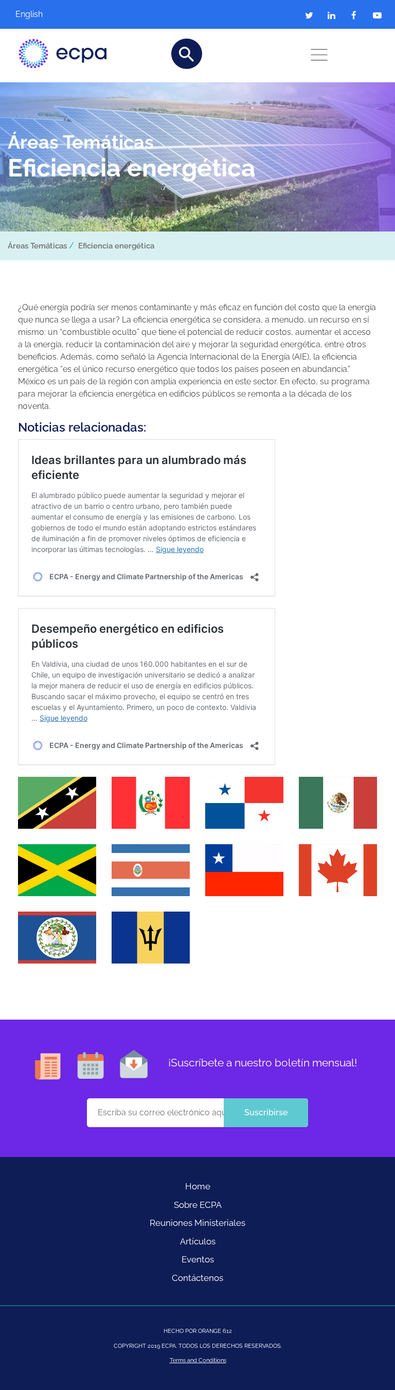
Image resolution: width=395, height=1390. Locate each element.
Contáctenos (197, 1278)
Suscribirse (266, 1112)
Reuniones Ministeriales (197, 1223)
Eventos (198, 1259)
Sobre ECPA (198, 1205)
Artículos (198, 1241)
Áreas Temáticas (37, 246)
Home (197, 1186)
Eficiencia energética (116, 246)
